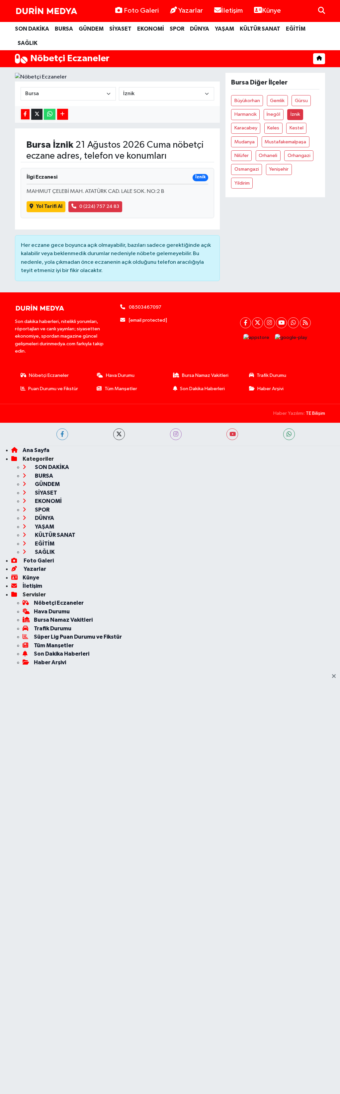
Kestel (296, 127)
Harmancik (245, 114)
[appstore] (256, 338)
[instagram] (176, 434)
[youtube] (232, 434)
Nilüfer (241, 155)
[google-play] (291, 338)
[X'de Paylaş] (36, 114)
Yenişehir (279, 169)
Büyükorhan (247, 100)
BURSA (64, 29)
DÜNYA (199, 29)
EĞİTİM (295, 29)
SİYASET (120, 29)
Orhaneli (268, 155)
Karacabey (245, 127)
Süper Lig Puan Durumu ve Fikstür (78, 637)
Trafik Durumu (271, 375)
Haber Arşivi (270, 388)
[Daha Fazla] (62, 114)
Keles (273, 127)
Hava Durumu (120, 375)
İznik (295, 114)
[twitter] (119, 434)
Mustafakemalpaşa (285, 141)
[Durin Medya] (46, 11)
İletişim (232, 10)
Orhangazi (299, 155)
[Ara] (321, 11)
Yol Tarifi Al (49, 206)
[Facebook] (245, 322)
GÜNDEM (91, 29)
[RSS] (305, 322)
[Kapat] (336, 676)
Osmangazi (246, 169)
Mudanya (244, 141)
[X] (257, 322)
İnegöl (273, 114)
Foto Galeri (141, 10)
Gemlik (277, 100)
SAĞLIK (28, 43)
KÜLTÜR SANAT (260, 29)
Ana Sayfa (36, 450)
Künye (271, 10)
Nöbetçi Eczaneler (49, 375)
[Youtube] (281, 322)
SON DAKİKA (32, 29)
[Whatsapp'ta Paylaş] (49, 114)
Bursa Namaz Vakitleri (205, 375)
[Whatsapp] (293, 322)
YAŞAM (224, 29)
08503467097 (145, 307)
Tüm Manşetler (121, 388)
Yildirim (242, 183)
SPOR (177, 29)
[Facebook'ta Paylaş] (25, 114)
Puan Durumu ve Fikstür (53, 388)
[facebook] (62, 434)
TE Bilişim (315, 413)
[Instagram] (269, 322)
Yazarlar (190, 10)
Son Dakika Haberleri (202, 388)
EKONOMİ (150, 29)
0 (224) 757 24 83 (99, 206)
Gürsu (301, 100)
